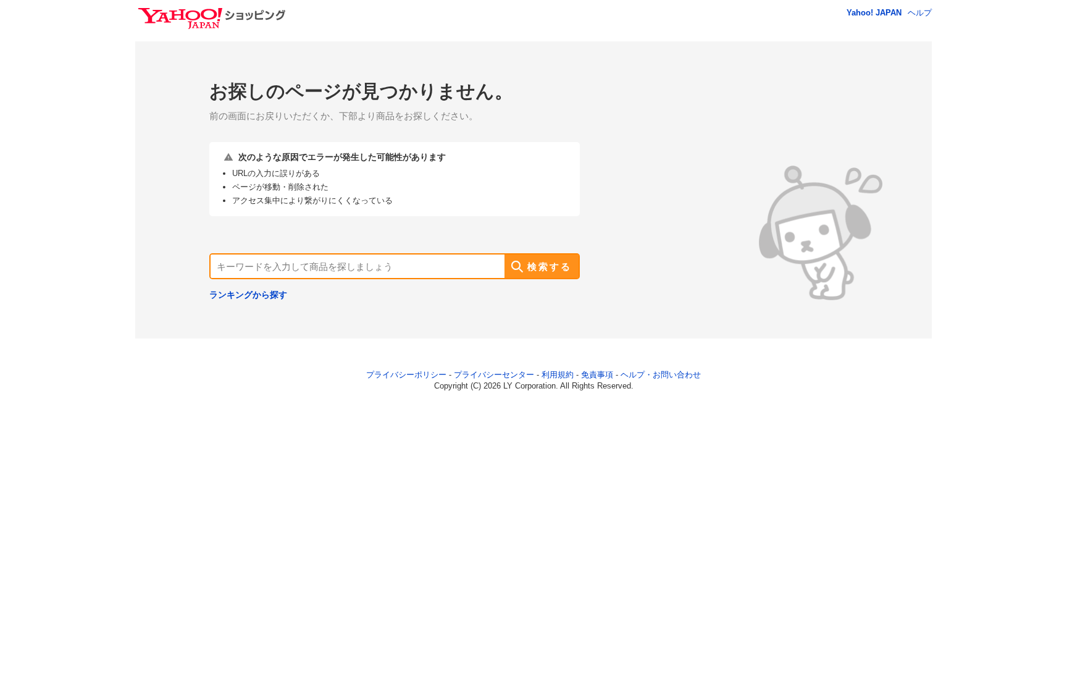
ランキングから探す (248, 295)
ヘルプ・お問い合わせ (661, 374)
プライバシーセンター (494, 374)
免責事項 (597, 374)
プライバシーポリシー (406, 374)
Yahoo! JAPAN (874, 12)
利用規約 (558, 374)
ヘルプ (920, 12)
